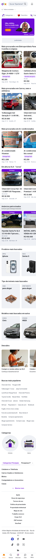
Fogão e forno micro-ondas (10, 409)
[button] (18, 4)
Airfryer (4, 405)
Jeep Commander (21, 389)
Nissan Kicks (16, 397)
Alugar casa (30, 421)
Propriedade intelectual (18, 507)
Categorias (9, 15)
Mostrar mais (19, 488)
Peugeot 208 (16, 385)
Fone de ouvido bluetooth (10, 413)
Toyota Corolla (6, 397)
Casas (4, 484)
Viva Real (18, 523)
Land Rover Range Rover (9, 393)
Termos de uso (18, 501)
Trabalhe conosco (18, 514)
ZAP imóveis (18, 520)
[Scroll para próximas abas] (32, 463)
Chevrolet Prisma (24, 393)
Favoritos (24, 15)
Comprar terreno (7, 425)
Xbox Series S (23, 413)
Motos (4, 477)
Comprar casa (20, 421)
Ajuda (18, 495)
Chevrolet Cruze (7, 401)
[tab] (11, 463)
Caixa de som (22, 405)
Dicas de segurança (18, 498)
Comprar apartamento (15, 417)
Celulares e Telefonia (10, 469)
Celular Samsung (24, 401)
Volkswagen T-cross (8, 389)
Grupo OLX (18, 517)
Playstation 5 (12, 405)
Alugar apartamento (8, 421)
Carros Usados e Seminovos (12, 473)
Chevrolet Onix (6, 385)
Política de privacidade (18, 504)
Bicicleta (4, 417)
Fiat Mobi (24, 397)
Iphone (15, 401)
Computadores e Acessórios (12, 480)
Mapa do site (18, 511)
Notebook (31, 405)
